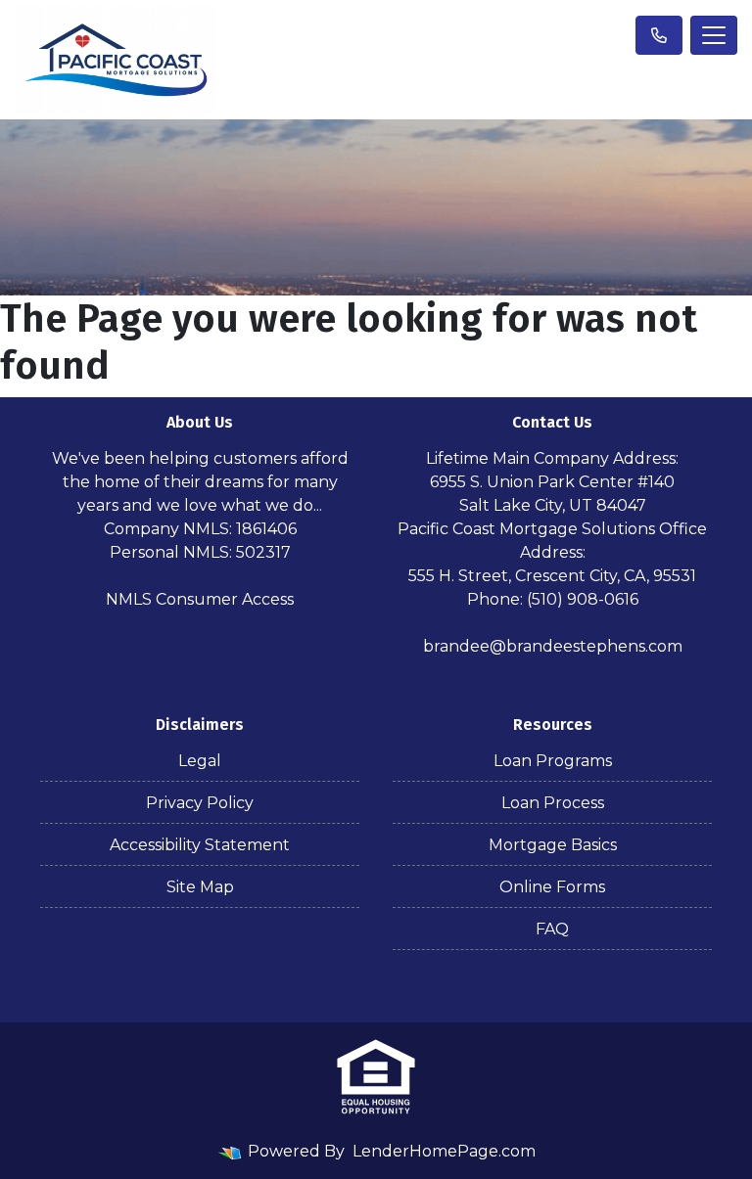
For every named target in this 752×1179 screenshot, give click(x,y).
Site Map (200, 887)
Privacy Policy (200, 803)
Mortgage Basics (553, 845)
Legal (199, 760)
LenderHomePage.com (444, 1151)
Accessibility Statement (200, 845)
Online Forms (552, 887)
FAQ (552, 929)
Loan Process (552, 803)
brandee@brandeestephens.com (552, 646)
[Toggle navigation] (713, 35)
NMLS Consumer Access (200, 599)
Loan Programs (553, 760)
